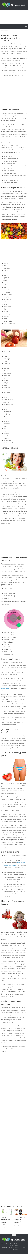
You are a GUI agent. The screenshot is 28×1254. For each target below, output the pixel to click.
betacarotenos (5, 688)
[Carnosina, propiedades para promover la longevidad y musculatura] (7, 1212)
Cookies (10, 1247)
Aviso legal (4, 1247)
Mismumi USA (14, 1249)
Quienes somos (16, 1247)
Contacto (23, 1247)
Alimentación (5, 31)
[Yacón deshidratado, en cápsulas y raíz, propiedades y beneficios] (20, 1212)
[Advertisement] (14, 17)
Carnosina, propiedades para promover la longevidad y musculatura (5, 1221)
